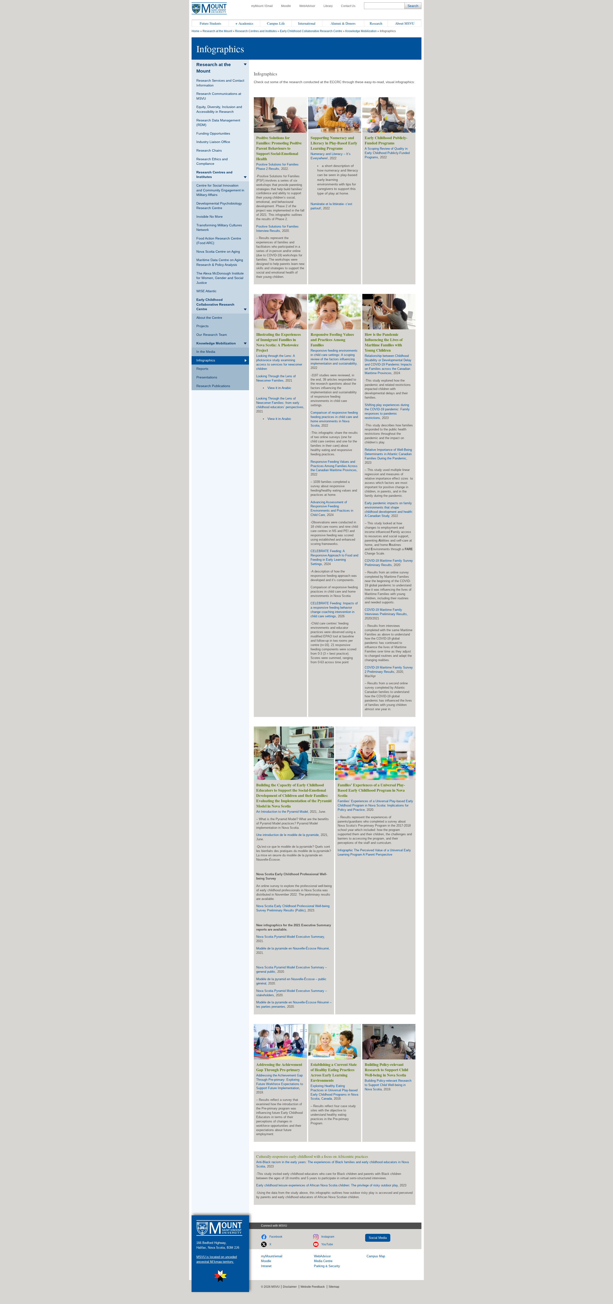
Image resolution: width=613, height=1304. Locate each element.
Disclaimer (290, 1286)
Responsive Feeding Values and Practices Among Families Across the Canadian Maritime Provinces (334, 466)
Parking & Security (327, 1266)
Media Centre (323, 1261)
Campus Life (276, 23)
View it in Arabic (279, 388)
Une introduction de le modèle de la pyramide (287, 835)
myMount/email (271, 1256)
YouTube (327, 1244)
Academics (245, 23)
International (306, 23)
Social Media (378, 1238)
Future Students (210, 23)
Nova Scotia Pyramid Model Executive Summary (290, 936)
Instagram (327, 1236)
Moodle (286, 6)
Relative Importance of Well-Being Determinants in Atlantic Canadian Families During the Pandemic (388, 454)
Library (328, 6)
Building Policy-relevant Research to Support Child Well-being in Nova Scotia (388, 1085)
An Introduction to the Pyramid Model (282, 811)
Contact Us (348, 6)
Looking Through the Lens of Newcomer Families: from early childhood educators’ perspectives (279, 403)
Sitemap (334, 1286)
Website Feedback (313, 1286)
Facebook (275, 1236)
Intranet (266, 1266)
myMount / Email (262, 6)
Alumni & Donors (343, 23)
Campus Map (376, 1256)
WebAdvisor (307, 6)
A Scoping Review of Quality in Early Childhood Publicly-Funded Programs (387, 153)
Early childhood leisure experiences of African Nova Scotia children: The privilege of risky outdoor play (327, 1185)
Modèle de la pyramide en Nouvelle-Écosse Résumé (292, 948)
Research (376, 23)
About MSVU (404, 23)
